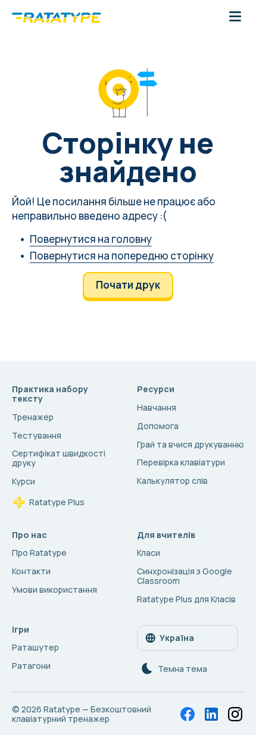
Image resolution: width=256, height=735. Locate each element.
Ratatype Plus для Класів (186, 599)
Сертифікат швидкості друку (58, 458)
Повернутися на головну (91, 239)
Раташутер (35, 647)
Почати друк (128, 285)
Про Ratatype (39, 552)
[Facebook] (187, 714)
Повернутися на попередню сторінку (122, 255)
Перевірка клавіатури (181, 462)
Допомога (158, 425)
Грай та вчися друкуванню (190, 444)
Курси (23, 481)
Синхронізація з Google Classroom (184, 575)
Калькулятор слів (172, 480)
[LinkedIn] (211, 714)
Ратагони (31, 665)
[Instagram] (235, 714)
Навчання (156, 407)
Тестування (36, 435)
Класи (148, 552)
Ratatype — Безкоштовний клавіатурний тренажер (81, 713)
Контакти (31, 571)
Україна (177, 637)
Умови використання (54, 589)
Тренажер (33, 417)
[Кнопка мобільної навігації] (235, 17)
